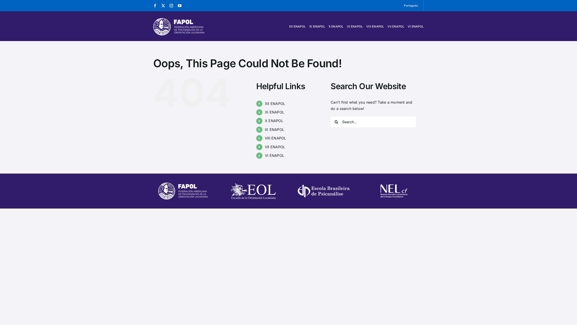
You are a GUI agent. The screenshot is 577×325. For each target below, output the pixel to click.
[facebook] (155, 5)
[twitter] (163, 5)
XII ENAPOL (275, 103)
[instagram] (171, 5)
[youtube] (179, 5)
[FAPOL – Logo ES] (178, 20)
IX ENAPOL (274, 129)
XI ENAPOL (274, 112)
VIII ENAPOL (275, 138)
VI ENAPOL (274, 155)
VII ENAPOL (275, 147)
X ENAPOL (274, 120)
